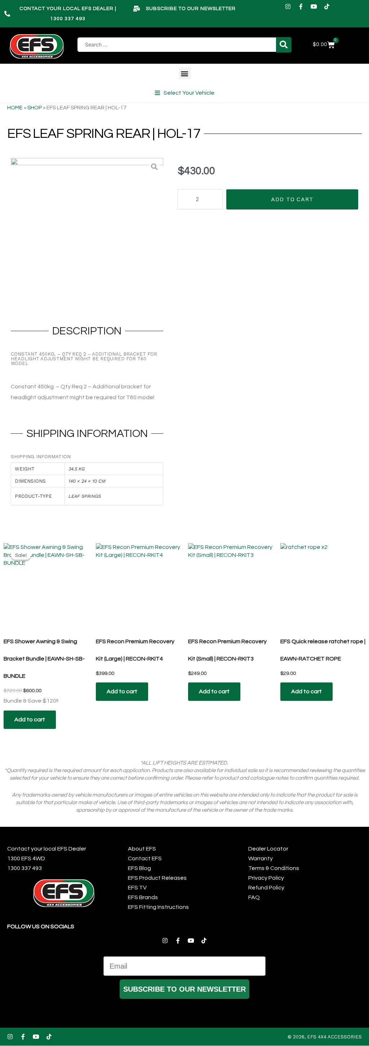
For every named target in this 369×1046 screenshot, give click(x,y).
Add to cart (292, 199)
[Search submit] (284, 45)
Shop (34, 108)
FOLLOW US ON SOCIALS (40, 926)
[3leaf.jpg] (87, 234)
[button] (185, 73)
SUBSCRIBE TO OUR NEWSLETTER (184, 989)
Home (15, 108)
